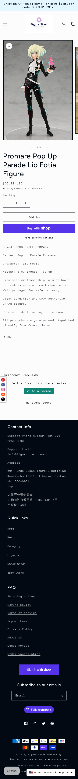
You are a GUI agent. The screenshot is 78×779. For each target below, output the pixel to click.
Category (14, 546)
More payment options (39, 237)
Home (11, 528)
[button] (5, 23)
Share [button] (12, 337)
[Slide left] (30, 147)
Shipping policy (21, 596)
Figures (13, 555)
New (10, 537)
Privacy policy (58, 759)
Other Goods (17, 563)
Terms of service (22, 612)
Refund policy (19, 604)
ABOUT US (15, 637)
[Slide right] (47, 147)
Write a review (39, 390)
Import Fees (18, 621)
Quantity (9, 195)
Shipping (8, 188)
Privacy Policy (20, 629)
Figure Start (37, 754)
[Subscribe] (62, 695)
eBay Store (16, 572)
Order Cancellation (24, 653)
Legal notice (19, 645)
